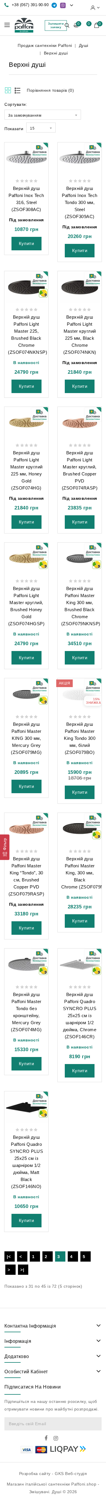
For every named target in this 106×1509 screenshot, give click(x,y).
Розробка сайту (35, 1473)
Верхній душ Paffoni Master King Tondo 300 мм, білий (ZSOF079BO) (79, 738)
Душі (83, 45)
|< (9, 1256)
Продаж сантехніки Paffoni (45, 45)
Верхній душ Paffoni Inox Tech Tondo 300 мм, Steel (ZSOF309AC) (79, 202)
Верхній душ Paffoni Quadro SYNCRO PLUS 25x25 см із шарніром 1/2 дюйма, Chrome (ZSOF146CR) (80, 1015)
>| (22, 1269)
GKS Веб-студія (71, 1473)
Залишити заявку (56, 25)
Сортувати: (15, 104)
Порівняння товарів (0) (50, 90)
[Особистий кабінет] (95, 8)
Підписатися (94, 1423)
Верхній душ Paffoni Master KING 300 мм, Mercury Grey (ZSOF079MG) (26, 738)
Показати (13, 128)
